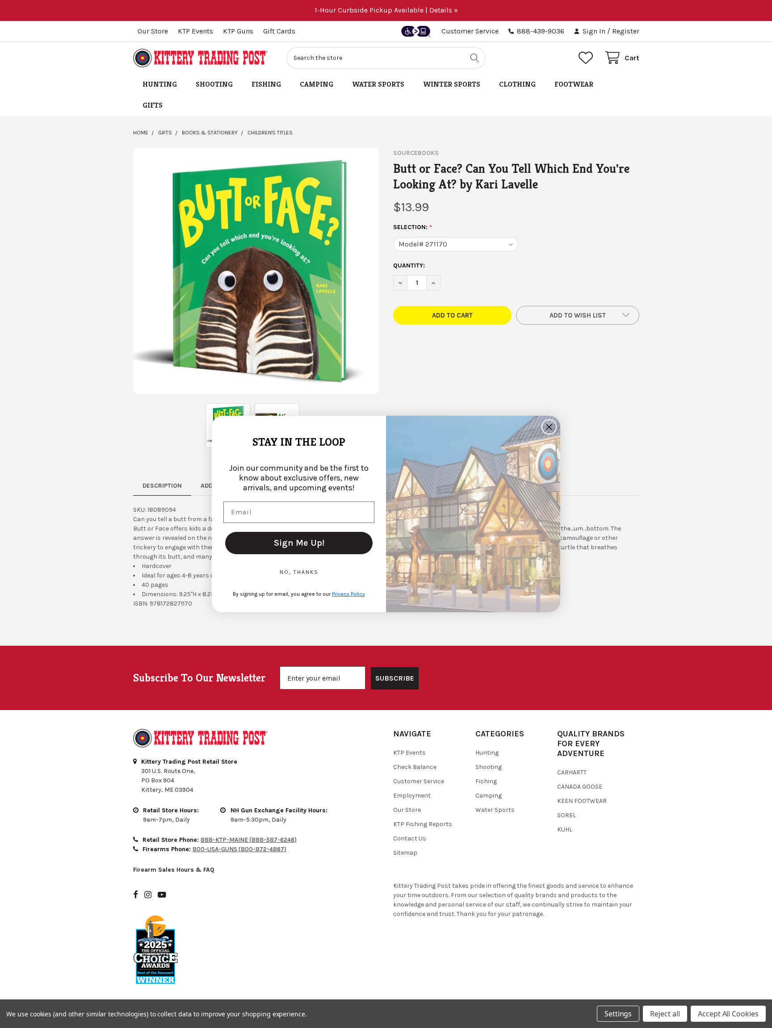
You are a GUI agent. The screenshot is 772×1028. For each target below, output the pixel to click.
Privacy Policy (348, 594)
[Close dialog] (549, 427)
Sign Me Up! (299, 543)
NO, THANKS (299, 572)
